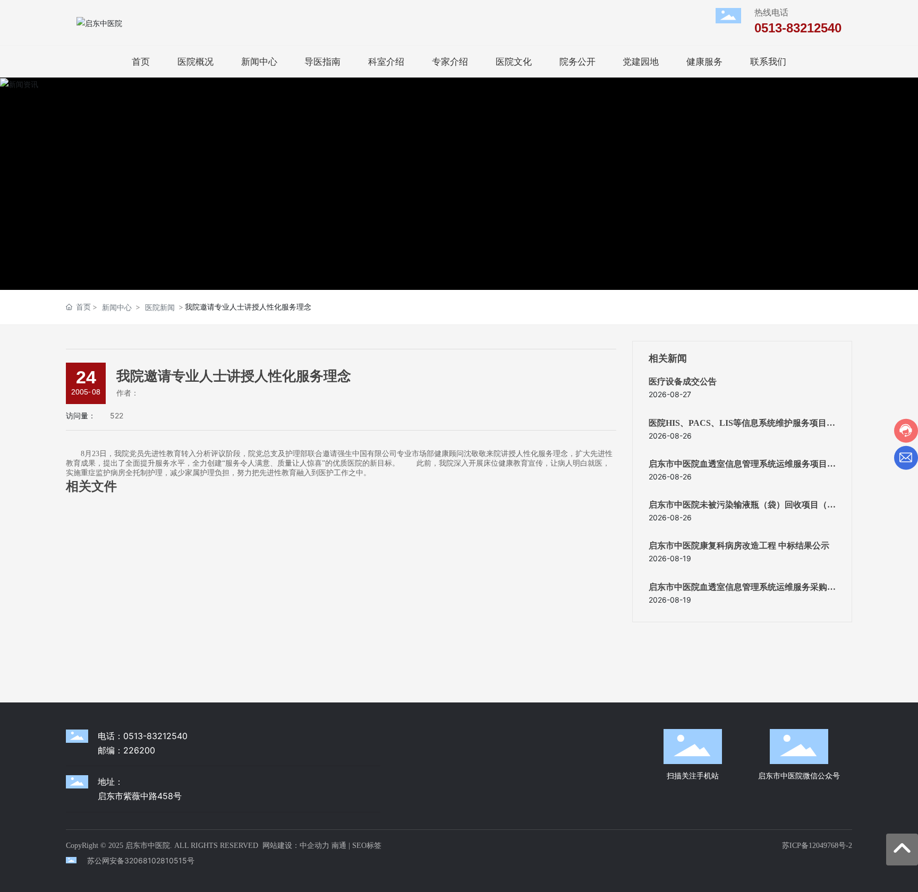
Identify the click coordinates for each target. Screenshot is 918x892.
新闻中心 (117, 307)
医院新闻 (160, 307)
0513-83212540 (798, 28)
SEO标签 (366, 846)
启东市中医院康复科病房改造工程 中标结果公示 (739, 545)
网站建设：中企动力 (295, 846)
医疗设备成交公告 (683, 381)
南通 (339, 846)
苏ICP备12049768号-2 (817, 846)
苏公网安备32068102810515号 (140, 860)
